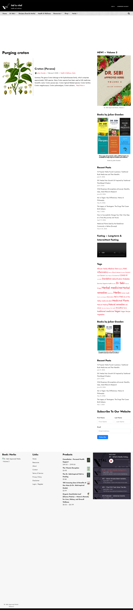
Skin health (112, 308)
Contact (35, 470)
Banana (110, 272)
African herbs (102, 268)
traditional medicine (105, 311)
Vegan (117, 311)
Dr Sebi (120, 283)
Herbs (73, 73)
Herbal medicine (112, 288)
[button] (15, 13)
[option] (112, 472)
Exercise (127, 283)
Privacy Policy (37, 477)
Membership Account (122, 6)
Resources (36, 462)
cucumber (99, 279)
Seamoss (108, 308)
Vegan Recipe (125, 311)
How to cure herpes (101, 297)
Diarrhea (99, 283)
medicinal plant (107, 301)
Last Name (118, 418)
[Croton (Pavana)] (17, 77)
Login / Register (38, 484)
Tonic (125, 308)
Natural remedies (116, 304)
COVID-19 (123, 275)
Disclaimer (36, 480)
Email (99, 427)
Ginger (99, 288)
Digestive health (107, 283)
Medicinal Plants (120, 300)
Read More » (80, 85)
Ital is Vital (118, 296)
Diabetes (126, 279)
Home (5, 13)
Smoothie (119, 308)
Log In (113, 6)
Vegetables (100, 314)
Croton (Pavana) (45, 69)
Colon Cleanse (108, 275)
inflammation (110, 297)
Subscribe (102, 437)
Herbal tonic (110, 293)
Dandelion (107, 278)
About (35, 466)
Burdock (123, 272)
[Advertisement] (66, 30)
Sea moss (104, 308)
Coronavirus (115, 275)
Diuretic (114, 283)
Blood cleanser (116, 272)
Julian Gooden (41, 73)
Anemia (120, 269)
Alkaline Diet (113, 268)
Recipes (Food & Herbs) (27, 13)
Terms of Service (38, 473)
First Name (101, 418)
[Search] (129, 13)
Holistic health (125, 293)
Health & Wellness (44, 13)
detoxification (117, 279)
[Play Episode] (111, 461)
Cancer (102, 275)
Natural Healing (102, 304)
